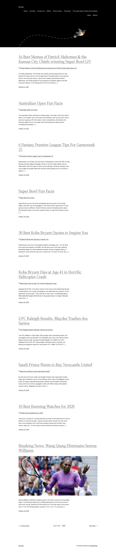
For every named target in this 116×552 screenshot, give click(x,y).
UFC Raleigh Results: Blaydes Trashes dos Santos (53, 320)
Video (89, 15)
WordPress (93, 546)
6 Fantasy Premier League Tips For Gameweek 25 (57, 147)
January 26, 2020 (24, 302)
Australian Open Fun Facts (41, 103)
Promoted (67, 11)
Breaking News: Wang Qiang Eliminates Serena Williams (58, 448)
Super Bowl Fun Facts (36, 191)
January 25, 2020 (24, 390)
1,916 (63, 525)
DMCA (49, 11)
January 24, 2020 (24, 511)
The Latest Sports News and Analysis (84, 11)
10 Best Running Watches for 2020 (46, 406)
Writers (95, 15)
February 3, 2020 (24, 87)
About (26, 11)
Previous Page (24, 526)
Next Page (93, 526)
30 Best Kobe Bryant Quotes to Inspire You (53, 232)
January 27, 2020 (24, 256)
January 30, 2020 (24, 175)
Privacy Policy (57, 11)
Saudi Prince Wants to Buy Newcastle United (55, 364)
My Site (21, 7)
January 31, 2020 (24, 128)
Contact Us (41, 11)
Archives (32, 11)
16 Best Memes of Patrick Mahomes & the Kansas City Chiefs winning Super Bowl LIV (55, 59)
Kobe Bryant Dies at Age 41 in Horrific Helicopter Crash (50, 274)
